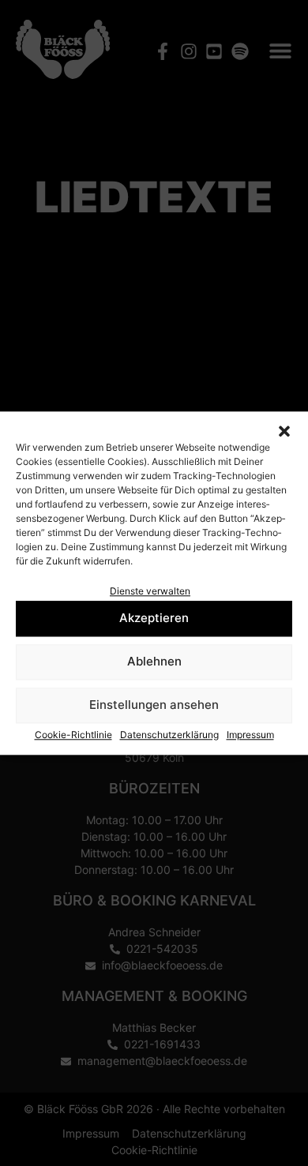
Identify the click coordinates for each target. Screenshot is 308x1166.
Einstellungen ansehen (154, 705)
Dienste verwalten (150, 591)
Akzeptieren (154, 618)
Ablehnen (154, 661)
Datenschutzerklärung (169, 734)
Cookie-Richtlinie (73, 734)
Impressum (250, 734)
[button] (284, 431)
